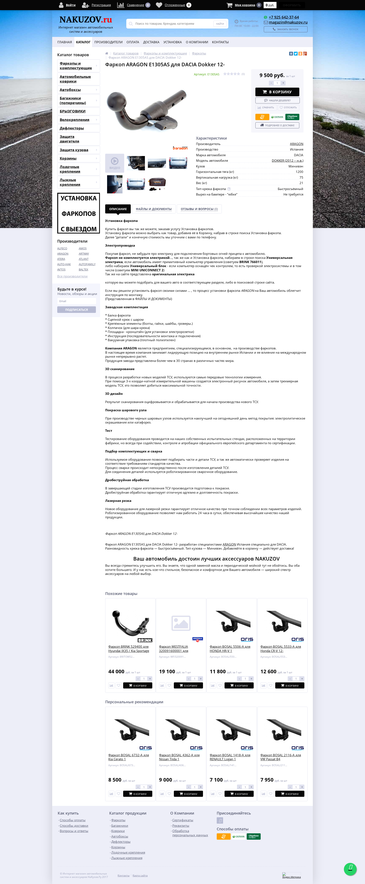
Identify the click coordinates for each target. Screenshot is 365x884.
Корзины (68, 158)
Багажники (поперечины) (73, 100)
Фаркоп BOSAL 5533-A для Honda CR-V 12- (280, 649)
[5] (238, 74)
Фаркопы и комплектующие (76, 65)
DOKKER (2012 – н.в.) (287, 160)
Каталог (83, 42)
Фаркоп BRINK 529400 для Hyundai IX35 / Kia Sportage (128, 649)
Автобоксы (70, 89)
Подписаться (76, 310)
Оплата (133, 42)
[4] (235, 74)
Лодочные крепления (70, 169)
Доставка (151, 42)
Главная (64, 42)
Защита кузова (74, 149)
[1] (225, 74)
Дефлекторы (72, 128)
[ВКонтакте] (291, 54)
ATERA (61, 259)
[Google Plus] (305, 54)
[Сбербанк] (277, 117)
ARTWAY (84, 253)
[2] (228, 74)
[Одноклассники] (300, 54)
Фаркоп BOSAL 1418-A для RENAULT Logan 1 (230, 757)
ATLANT (84, 259)
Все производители (72, 276)
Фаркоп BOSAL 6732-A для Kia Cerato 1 (128, 757)
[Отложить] (119, 685)
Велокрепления (74, 119)
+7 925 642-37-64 (284, 17)
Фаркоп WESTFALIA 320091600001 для (173, 649)
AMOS (83, 248)
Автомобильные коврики (75, 79)
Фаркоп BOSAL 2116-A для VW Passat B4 (280, 757)
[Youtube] (220, 820)
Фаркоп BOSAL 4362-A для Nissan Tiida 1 (179, 757)
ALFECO (62, 248)
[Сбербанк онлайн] (292, 117)
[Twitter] (296, 54)
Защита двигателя (69, 139)
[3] (231, 74)
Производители (108, 42)
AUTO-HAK (64, 264)
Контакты (220, 42)
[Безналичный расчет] (262, 117)
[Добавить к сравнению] (111, 794)
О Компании (197, 42)
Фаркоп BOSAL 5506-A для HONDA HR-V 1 (230, 649)
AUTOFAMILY (87, 264)
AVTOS (61, 269)
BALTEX (83, 269)
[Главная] (106, 53)
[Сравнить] (111, 685)
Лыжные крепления (70, 182)
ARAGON (62, 253)
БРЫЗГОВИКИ (73, 111)
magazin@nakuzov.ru (288, 22)
